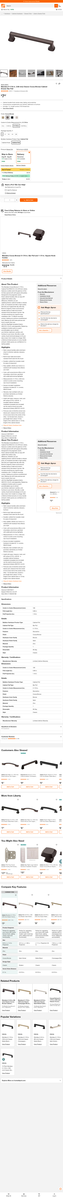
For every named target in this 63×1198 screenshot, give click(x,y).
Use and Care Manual (46, 298)
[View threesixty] (22, 73)
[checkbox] (5, 190)
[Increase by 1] (17, 200)
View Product (6, 1010)
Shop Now (55, 508)
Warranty (42, 294)
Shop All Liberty (42, 289)
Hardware (7, 13)
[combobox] (30, 5)
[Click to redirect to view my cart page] (60, 6)
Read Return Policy (10, 214)
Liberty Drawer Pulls (39, 13)
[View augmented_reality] (31, 73)
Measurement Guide (46, 300)
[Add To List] (56, 83)
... (2, 13)
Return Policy (7, 428)
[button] (31, 279)
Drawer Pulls (28, 13)
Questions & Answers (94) (21, 91)
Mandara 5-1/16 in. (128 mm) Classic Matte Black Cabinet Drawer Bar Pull (7, 1041)
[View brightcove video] (40, 73)
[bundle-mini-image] (31, 235)
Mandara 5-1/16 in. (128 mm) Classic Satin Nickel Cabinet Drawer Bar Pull (55, 1041)
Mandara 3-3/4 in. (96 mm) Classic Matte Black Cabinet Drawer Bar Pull (39, 1041)
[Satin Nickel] (17, 117)
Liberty (4, 253)
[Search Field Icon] (56, 6)
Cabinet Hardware (17, 13)
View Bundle (7, 271)
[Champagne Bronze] (3, 117)
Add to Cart (29, 200)
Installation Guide (45, 296)
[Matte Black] (12, 117)
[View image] (4, 73)
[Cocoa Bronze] (8, 117)
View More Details (8, 108)
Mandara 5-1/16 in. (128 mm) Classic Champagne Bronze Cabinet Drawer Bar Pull (23, 1041)
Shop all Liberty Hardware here (12, 425)
